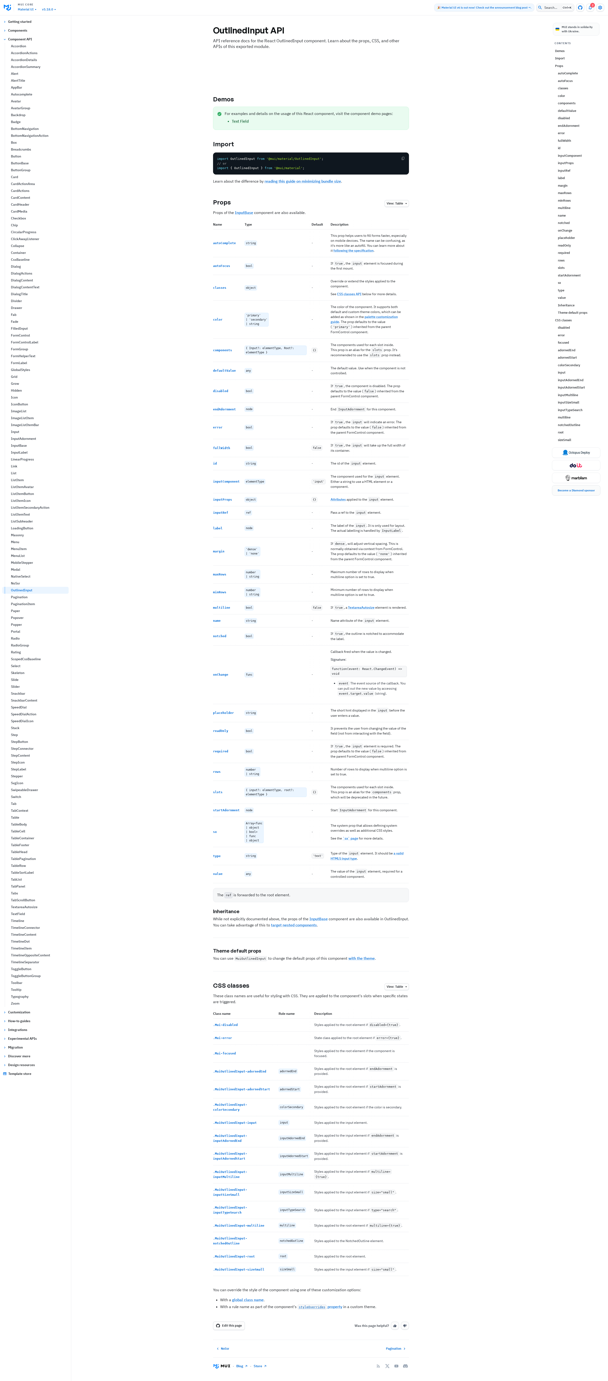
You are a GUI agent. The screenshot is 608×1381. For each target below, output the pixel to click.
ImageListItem (22, 418)
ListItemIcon (21, 500)
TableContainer (22, 838)
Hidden (16, 390)
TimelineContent (23, 934)
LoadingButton (22, 528)
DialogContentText (25, 287)
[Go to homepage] (222, 1366)
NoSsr (15, 583)
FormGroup (19, 349)
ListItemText (20, 514)
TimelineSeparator (25, 962)
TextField (18, 914)
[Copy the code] (403, 158)
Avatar (16, 101)
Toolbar (16, 983)
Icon (14, 397)
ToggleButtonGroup (26, 976)
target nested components (294, 925)
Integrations (17, 1030)
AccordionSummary (25, 67)
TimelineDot (20, 941)
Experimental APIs (22, 1038)
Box (14, 142)
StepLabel (18, 769)
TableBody (19, 824)
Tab (13, 804)
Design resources (21, 1065)
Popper (16, 624)
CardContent (20, 197)
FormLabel (19, 363)
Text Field (240, 121)
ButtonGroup (20, 170)
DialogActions (21, 273)
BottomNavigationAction (29, 135)
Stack (15, 728)
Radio (15, 638)
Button (16, 156)
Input (15, 432)
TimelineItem (21, 948)
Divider (16, 301)
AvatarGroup (20, 108)
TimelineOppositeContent (30, 955)
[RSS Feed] (378, 1366)
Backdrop (18, 115)
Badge (16, 122)
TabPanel (18, 886)
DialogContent (22, 280)
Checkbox (18, 218)
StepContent (20, 755)
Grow (15, 383)
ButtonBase (20, 163)
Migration (15, 1047)
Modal (15, 569)
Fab (13, 315)
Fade (14, 321)
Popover (17, 618)
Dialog (16, 266)
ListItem (17, 480)
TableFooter (20, 845)
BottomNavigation (25, 129)
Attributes (338, 499)
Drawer (16, 308)
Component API (20, 39)
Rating (16, 652)
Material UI (25, 9)
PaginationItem (23, 604)
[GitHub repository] (580, 8)
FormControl (20, 335)
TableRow (18, 866)
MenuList (18, 556)
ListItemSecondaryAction (30, 507)
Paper (15, 611)
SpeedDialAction (23, 714)
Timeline (17, 921)
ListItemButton (22, 494)
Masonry (17, 535)
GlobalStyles (20, 370)
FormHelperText (23, 356)
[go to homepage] (9, 7)
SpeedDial (19, 707)
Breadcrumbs (21, 149)
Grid (14, 377)
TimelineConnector (25, 927)
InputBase (19, 445)
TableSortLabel (22, 872)
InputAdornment (23, 439)
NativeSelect (20, 576)
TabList (16, 879)
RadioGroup (20, 645)
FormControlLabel (24, 342)
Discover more (19, 1056)
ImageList (18, 411)
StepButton (19, 742)
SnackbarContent (24, 700)
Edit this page (232, 1326)
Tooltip (16, 989)
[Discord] (405, 1366)
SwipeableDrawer (24, 790)
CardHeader (20, 204)
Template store (19, 1074)
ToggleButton (21, 969)
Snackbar (18, 693)
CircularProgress (23, 232)
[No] (405, 1326)
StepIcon (18, 762)
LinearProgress (22, 459)
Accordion (18, 46)
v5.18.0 (47, 9)
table (395, 203)
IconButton (19, 404)
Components (17, 30)
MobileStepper (22, 562)
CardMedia (19, 211)
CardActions (20, 191)
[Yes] (395, 1326)
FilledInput (19, 328)
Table (15, 817)
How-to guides (19, 1021)
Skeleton (17, 673)
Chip (14, 225)
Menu (15, 542)
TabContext (19, 810)
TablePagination (23, 859)
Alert (14, 73)
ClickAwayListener (25, 239)
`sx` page (350, 838)
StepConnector (22, 748)
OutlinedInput (21, 590)
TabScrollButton (23, 900)
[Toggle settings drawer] (600, 8)
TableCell (18, 831)
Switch (16, 797)
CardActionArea (23, 184)
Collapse (17, 246)
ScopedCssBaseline (26, 659)
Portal (15, 631)
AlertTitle (18, 80)
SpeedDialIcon (22, 721)
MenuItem (19, 549)
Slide (15, 680)
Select (15, 666)
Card (14, 177)
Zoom (15, 1003)
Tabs (14, 893)
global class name (248, 1299)
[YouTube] (396, 1366)
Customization (19, 1012)
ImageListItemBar (25, 425)
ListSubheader (22, 521)
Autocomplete (21, 94)
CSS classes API (349, 294)
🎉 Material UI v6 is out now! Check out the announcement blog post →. (484, 7)
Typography (19, 996)
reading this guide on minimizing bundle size (303, 181)
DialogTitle (19, 294)
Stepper (17, 776)
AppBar (16, 87)
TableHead (19, 852)
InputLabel (19, 452)
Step (14, 735)
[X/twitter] (387, 1366)
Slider (15, 686)
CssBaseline (20, 259)
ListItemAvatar (22, 487)
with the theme (361, 958)
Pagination (19, 597)
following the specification (353, 250)
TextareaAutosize (24, 907)
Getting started (19, 21)
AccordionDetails (24, 60)
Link (14, 466)
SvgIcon (17, 783)
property (320, 1306)
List (13, 473)
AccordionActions (24, 53)
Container (18, 253)
